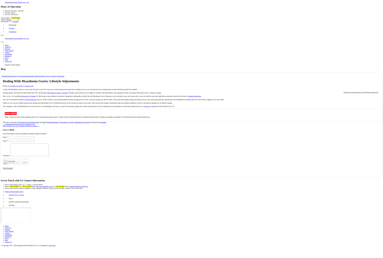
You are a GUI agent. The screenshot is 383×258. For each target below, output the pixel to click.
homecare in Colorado (29, 96)
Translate (15, 21)
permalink (103, 122)
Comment (6, 155)
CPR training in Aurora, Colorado (57, 93)
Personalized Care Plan (66, 122)
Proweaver (52, 245)
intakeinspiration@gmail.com (78, 186)
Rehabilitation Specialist (82, 122)
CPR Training (9, 51)
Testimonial (8, 54)
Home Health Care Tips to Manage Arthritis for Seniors (21, 126)
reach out (147, 106)
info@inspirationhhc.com (44, 186)
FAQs (7, 58)
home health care (31, 99)
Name (5, 137)
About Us (8, 47)
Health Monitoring (52, 122)
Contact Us (8, 61)
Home (7, 45)
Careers (7, 52)
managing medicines (194, 96)
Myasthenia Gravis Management (29, 122)
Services (7, 49)
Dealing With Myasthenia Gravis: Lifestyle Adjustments (46, 76)
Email (5, 141)
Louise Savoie (28, 86)
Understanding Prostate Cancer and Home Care (19, 124)
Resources (8, 56)
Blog (6, 59)
